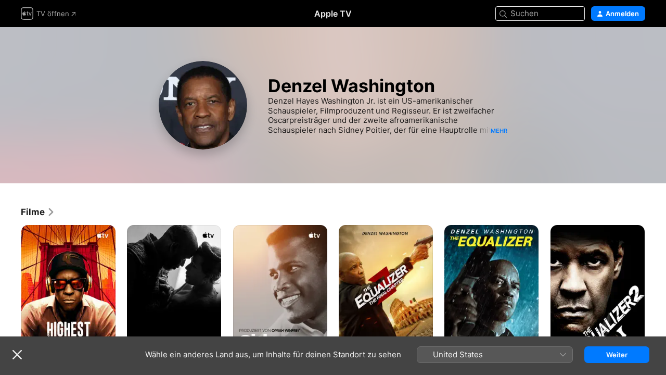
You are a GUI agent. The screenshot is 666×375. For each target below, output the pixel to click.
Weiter (616, 355)
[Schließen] (17, 354)
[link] (38, 212)
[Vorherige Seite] (10, 295)
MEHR (499, 130)
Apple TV (333, 13)
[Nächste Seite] (655, 295)
